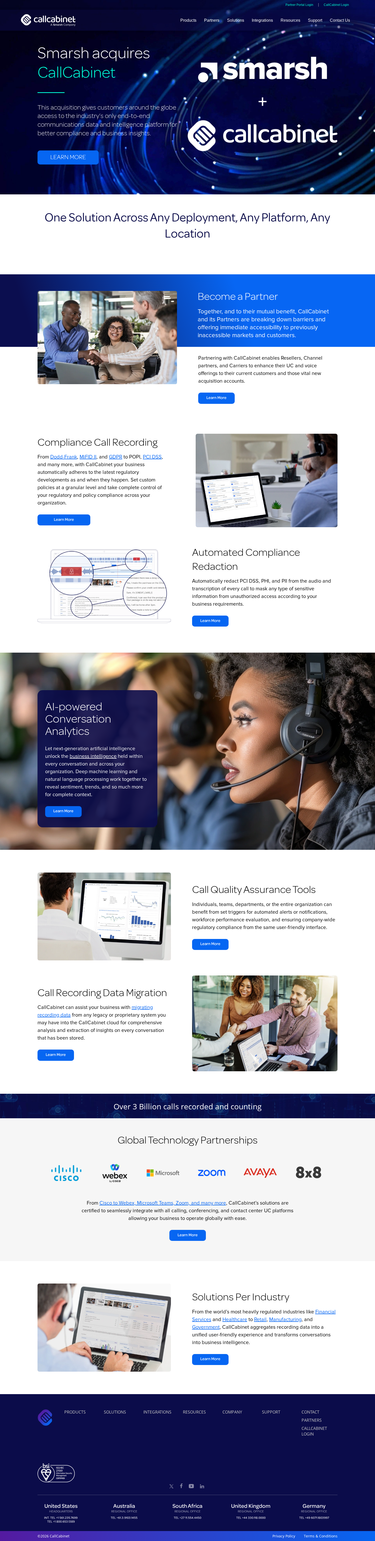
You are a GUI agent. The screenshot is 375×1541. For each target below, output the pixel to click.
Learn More (216, 397)
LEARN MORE (68, 157)
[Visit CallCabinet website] (48, 20)
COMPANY (232, 1412)
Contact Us (340, 20)
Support (315, 20)
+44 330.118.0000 (254, 1518)
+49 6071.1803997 (317, 1518)
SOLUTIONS (115, 1412)
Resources (290, 20)
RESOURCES (194, 1412)
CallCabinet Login (336, 5)
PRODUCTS (75, 1412)
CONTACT (310, 1412)
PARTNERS (312, 1420)
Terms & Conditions (321, 1536)
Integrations (262, 20)
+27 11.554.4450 (190, 1518)
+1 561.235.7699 (67, 1518)
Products (188, 20)
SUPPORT (271, 1412)
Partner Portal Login (299, 5)
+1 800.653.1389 (64, 1522)
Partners (211, 20)
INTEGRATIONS (157, 1412)
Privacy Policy (283, 1536)
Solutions (235, 20)
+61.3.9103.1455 (127, 1518)
